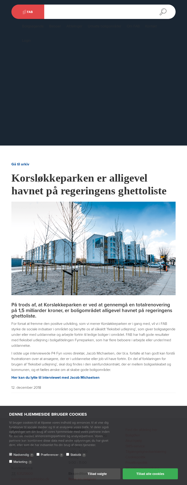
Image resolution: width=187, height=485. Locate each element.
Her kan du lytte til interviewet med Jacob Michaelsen (55, 377)
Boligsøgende (33, 26)
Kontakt (151, 26)
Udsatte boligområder (104, 26)
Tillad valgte (97, 474)
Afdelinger (74, 26)
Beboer (55, 26)
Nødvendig (22, 455)
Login (26, 40)
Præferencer (51, 455)
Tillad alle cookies (150, 474)
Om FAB (133, 26)
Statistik (77, 455)
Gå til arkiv (20, 164)
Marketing (22, 462)
